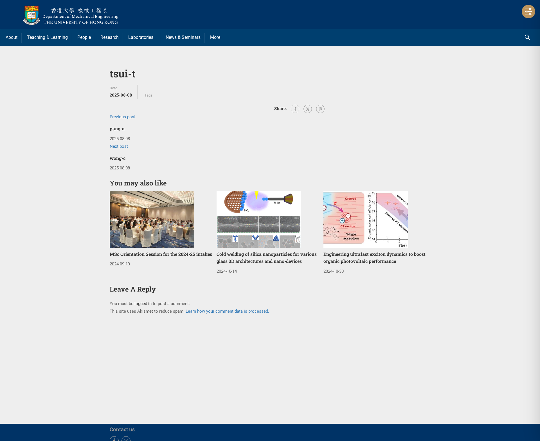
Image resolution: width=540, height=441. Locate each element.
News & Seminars (183, 37)
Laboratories (140, 37)
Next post (119, 146)
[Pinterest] (320, 109)
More (215, 37)
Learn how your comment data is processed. (227, 311)
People (84, 37)
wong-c (117, 158)
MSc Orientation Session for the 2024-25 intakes (161, 254)
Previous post (123, 116)
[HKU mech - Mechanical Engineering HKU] (84, 14)
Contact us (122, 429)
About (11, 37)
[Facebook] (295, 109)
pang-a (117, 128)
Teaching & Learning (47, 37)
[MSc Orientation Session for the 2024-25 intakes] (152, 219)
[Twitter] (307, 109)
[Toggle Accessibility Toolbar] (528, 11)
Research (109, 37)
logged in (143, 303)
